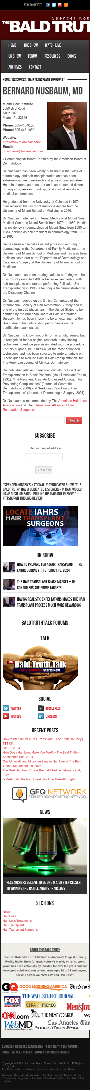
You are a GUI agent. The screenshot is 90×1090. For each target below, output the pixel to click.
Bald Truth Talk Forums (62, 1047)
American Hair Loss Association (22, 1047)
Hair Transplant (13, 925)
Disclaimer (28, 1069)
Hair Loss (9, 916)
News (6, 912)
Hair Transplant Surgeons (45, 79)
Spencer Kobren (22, 1052)
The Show (31, 45)
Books (72, 56)
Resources (52, 56)
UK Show (14, 56)
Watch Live (53, 45)
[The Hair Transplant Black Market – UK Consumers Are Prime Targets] (9, 584)
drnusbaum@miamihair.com (23, 151)
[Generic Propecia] (48, 62)
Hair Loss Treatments (17, 920)
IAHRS (5, 1052)
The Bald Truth (11, 1069)
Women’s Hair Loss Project (52, 1052)
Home (12, 45)
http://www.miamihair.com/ (22, 142)
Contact (35, 67)
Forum (32, 56)
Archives (15, 67)
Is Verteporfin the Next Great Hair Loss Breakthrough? (39, 779)
